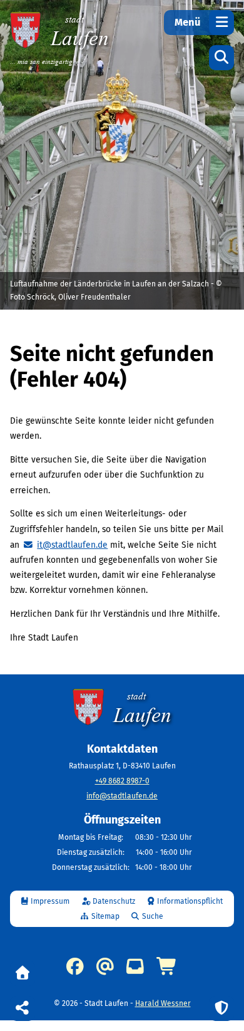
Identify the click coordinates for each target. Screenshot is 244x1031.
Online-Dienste (167, 966)
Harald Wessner (163, 1003)
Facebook (75, 966)
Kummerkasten (135, 966)
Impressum (50, 901)
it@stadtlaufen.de (72, 545)
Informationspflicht (190, 901)
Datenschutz (114, 901)
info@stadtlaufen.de (122, 796)
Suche (152, 916)
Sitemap (105, 916)
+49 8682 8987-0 (122, 781)
